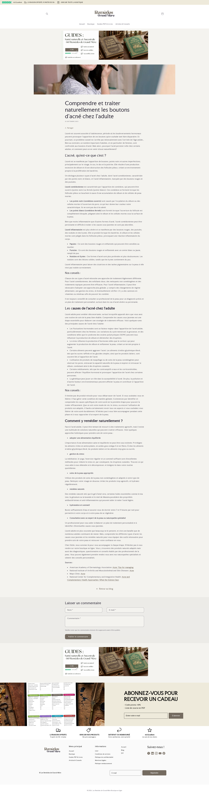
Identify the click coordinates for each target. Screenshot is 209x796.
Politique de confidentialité (104, 757)
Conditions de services (102, 754)
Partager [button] (70, 128)
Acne (132, 570)
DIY (122, 753)
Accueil (71, 751)
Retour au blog (106, 588)
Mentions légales (100, 760)
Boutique (72, 754)
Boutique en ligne (116, 790)
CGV (96, 751)
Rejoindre (154, 773)
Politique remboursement (103, 763)
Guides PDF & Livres (76, 757)
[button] (47, 13)
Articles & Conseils (75, 760)
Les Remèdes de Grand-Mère (102, 790)
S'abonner (176, 716)
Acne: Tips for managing (123, 567)
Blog (122, 750)
